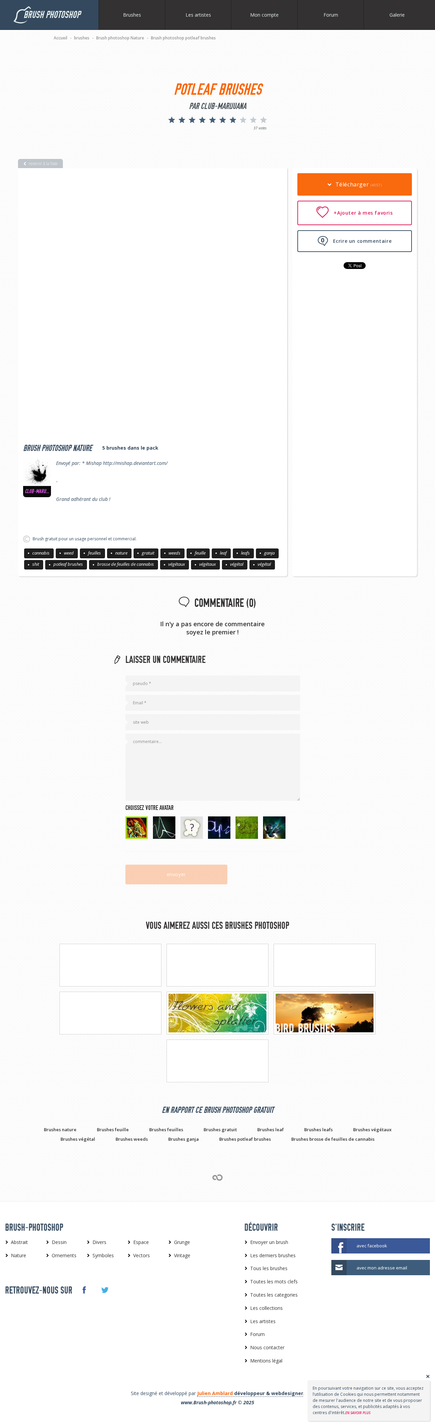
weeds (174, 553)
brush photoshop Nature (57, 448)
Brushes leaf (270, 1129)
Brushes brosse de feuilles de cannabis (333, 1139)
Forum (331, 15)
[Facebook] (83, 1290)
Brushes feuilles (166, 1129)
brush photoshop (51, 14)
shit (35, 564)
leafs (245, 553)
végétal (236, 564)
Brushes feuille (113, 1129)
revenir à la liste (43, 163)
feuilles (94, 553)
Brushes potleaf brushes (245, 1139)
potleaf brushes (68, 564)
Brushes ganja (183, 1139)
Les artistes (198, 15)
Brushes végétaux (372, 1129)
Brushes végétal (77, 1139)
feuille (200, 553)
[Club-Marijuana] (37, 472)
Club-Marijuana (37, 491)
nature (121, 553)
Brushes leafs (318, 1129)
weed (69, 553)
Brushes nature (60, 1129)
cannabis (41, 553)
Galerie (397, 15)
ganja (269, 553)
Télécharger (358, 184)
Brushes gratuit (220, 1129)
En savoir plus (357, 1412)
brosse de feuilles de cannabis (125, 564)
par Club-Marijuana (217, 106)
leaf (223, 553)
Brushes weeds (132, 1139)
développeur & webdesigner (250, 1393)
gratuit (148, 553)
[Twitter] (104, 1290)
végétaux (176, 564)
